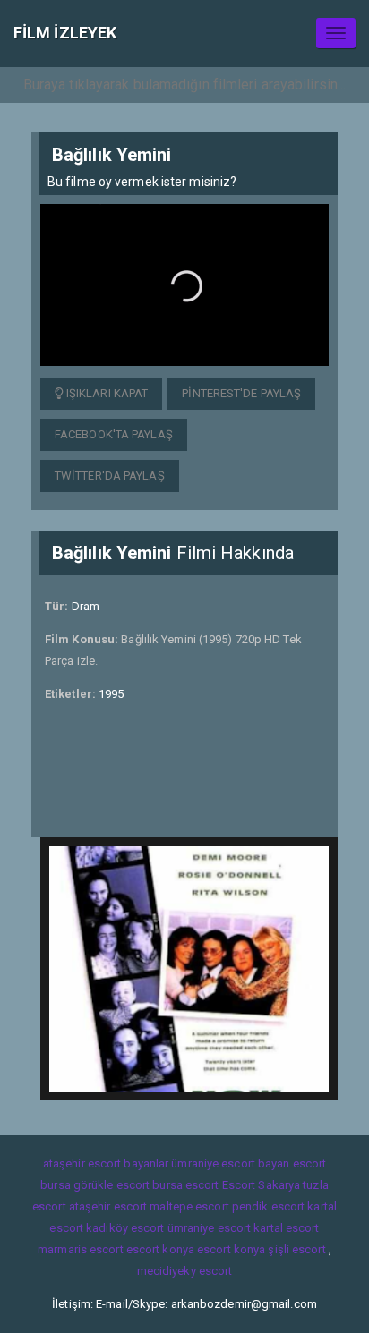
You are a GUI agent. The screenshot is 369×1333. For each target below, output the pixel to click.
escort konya (160, 1249)
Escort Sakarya (261, 1185)
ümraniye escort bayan (230, 1163)
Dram (85, 606)
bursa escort (185, 1185)
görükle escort (111, 1185)
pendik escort (268, 1206)
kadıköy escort (125, 1228)
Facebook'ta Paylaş (114, 434)
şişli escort (296, 1249)
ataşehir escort (108, 1206)
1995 (111, 693)
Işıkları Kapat (106, 393)
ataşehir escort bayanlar (105, 1163)
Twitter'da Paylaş (110, 475)
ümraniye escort (209, 1228)
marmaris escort (81, 1249)
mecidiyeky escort (185, 1271)
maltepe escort (189, 1206)
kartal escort (286, 1228)
